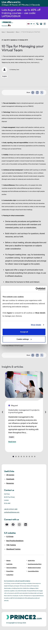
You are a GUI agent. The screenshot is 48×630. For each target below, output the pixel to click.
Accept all (24, 332)
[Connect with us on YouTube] (6, 524)
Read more (12, 442)
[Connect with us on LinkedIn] (25, 524)
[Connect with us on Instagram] (19, 524)
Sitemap (8, 560)
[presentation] (2, 411)
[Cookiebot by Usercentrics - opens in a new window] (35, 288)
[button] (13, 456)
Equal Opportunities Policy (34, 564)
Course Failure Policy (33, 571)
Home (3, 32)
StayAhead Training (13, 549)
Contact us (9, 490)
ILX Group (9, 536)
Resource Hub (10, 32)
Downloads (10, 479)
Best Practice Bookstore (14, 541)
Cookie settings (23, 339)
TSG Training (11, 545)
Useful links (9, 564)
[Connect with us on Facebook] (13, 524)
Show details (36, 325)
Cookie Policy (9, 574)
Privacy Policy (9, 571)
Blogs (17, 32)
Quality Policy (31, 560)
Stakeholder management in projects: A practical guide (24, 411)
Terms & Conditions (11, 567)
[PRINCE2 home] (7, 22)
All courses (10, 475)
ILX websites (10, 533)
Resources (10, 483)
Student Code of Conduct (34, 567)
